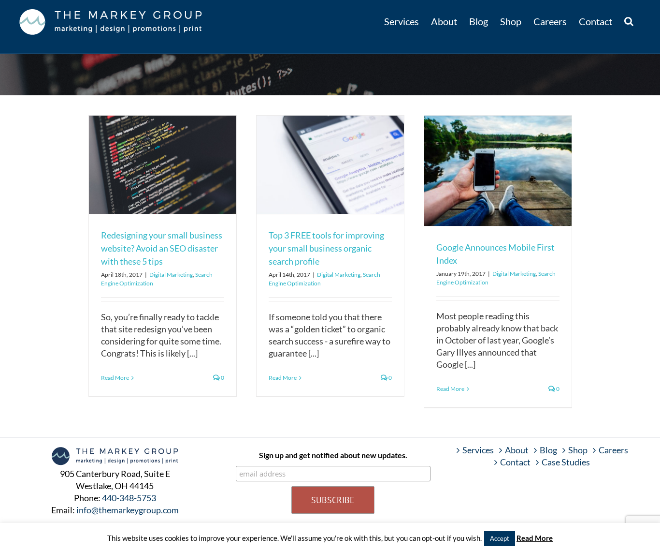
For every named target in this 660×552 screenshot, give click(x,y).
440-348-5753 (129, 497)
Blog (548, 450)
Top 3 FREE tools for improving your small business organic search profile (326, 248)
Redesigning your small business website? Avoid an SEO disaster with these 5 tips (161, 248)
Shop (578, 450)
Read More (115, 377)
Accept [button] (499, 538)
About (517, 450)
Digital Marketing (171, 274)
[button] (628, 20)
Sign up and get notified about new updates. (333, 455)
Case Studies (566, 462)
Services (478, 450)
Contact (515, 462)
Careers (613, 450)
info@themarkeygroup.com (127, 510)
